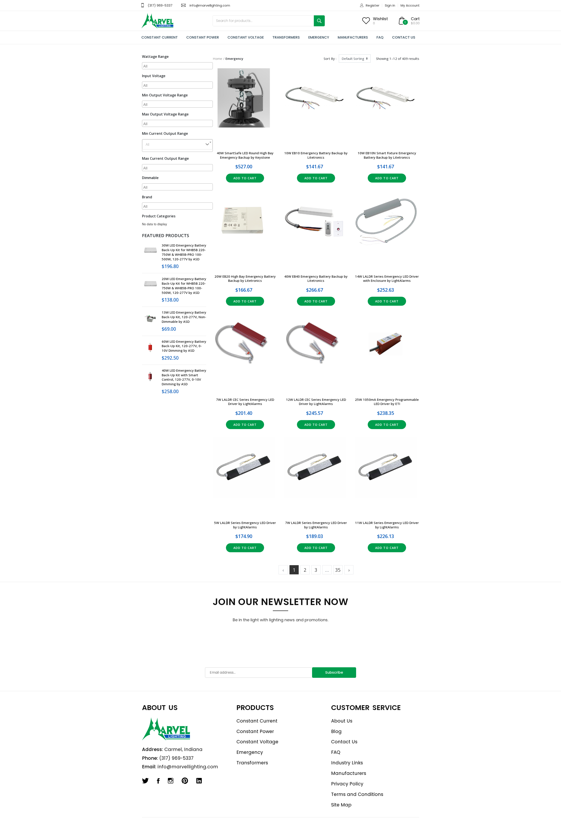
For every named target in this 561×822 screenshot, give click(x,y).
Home (217, 58)
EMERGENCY (318, 37)
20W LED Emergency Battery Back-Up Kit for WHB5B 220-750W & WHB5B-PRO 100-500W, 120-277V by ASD (184, 286)
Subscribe (334, 672)
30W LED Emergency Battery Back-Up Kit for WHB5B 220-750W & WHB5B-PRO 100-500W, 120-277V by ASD (184, 252)
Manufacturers (348, 773)
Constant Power (255, 731)
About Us (341, 721)
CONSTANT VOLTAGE (245, 37)
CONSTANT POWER (202, 37)
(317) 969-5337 (160, 5)
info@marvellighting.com (210, 5)
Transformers (252, 763)
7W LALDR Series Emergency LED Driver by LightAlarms (316, 524)
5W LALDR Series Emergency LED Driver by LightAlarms (245, 524)
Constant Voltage (257, 742)
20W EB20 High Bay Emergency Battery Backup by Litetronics (245, 278)
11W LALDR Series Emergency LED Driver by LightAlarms (387, 524)
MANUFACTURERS (353, 37)
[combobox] (177, 65)
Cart (415, 18)
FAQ (379, 37)
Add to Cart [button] (245, 178)
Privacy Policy (347, 784)
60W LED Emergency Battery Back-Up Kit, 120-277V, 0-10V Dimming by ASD (184, 346)
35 (338, 570)
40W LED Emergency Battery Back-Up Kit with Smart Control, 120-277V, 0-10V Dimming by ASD (184, 377)
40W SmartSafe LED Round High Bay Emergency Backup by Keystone (245, 155)
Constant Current (256, 721)
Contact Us (344, 742)
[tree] (174, 224)
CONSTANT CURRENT (159, 37)
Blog (336, 731)
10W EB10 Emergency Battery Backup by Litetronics (316, 155)
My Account (410, 5)
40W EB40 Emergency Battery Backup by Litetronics (316, 278)
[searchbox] (178, 66)
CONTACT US (403, 37)
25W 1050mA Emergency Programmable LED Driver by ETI (387, 401)
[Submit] (319, 20)
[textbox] (177, 144)
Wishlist (380, 18)
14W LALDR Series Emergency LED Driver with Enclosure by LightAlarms (387, 278)
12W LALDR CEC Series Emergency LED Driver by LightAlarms (316, 401)
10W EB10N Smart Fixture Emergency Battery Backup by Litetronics (387, 155)
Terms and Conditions (357, 794)
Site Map (341, 805)
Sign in (390, 5)
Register (372, 5)
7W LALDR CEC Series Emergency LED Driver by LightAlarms (245, 401)
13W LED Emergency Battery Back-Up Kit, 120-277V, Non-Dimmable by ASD (184, 317)
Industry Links (347, 763)
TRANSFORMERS (286, 37)
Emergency (249, 752)
